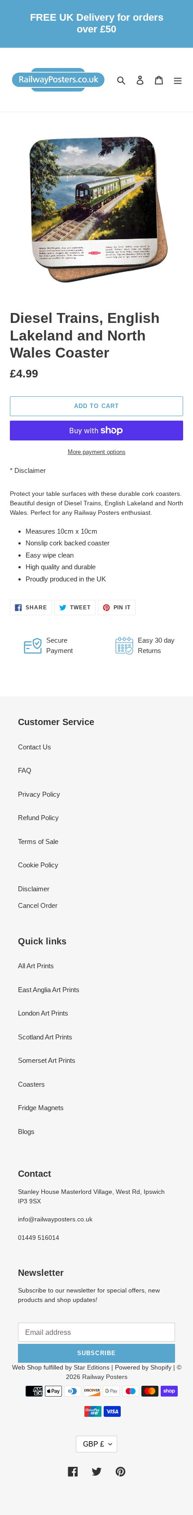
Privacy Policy (39, 794)
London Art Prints (43, 1013)
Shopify (160, 1367)
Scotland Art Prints (45, 1037)
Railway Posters (104, 1376)
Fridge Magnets (41, 1107)
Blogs (26, 1131)
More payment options (97, 452)
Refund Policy (38, 817)
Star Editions (92, 1367)
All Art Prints (36, 966)
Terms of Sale (38, 841)
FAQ (24, 770)
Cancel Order (37, 905)
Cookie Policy (38, 865)
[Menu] (177, 80)
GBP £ (93, 1444)
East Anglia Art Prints (48, 989)
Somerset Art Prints (46, 1060)
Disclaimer (30, 470)
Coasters (31, 1084)
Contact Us (34, 747)
